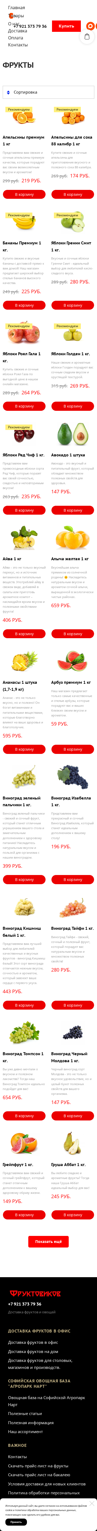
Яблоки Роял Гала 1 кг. (22, 357)
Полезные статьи (25, 1413)
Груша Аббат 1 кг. (68, 1164)
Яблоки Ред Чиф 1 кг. (23, 454)
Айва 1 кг (12, 558)
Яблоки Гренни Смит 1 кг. (71, 246)
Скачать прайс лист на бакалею (39, 1474)
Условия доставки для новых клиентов (47, 1483)
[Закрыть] (91, 1503)
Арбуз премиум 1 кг (71, 682)
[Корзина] (87, 36)
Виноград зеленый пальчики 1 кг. (21, 801)
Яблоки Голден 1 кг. (70, 353)
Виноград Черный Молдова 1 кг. (69, 1057)
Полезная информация (31, 1422)
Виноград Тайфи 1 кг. (72, 928)
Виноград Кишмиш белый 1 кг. (22, 932)
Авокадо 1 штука (68, 454)
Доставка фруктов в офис (33, 1342)
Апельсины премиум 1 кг (23, 141)
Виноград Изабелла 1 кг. (71, 801)
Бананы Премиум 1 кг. (22, 246)
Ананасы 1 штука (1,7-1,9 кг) (20, 686)
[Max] (90, 26)
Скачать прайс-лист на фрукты (38, 1465)
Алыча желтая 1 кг (70, 558)
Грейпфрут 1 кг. (18, 1164)
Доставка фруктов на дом (33, 1351)
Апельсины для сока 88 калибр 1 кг (71, 141)
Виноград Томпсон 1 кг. (23, 1057)
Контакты (17, 1456)
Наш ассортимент (25, 1431)
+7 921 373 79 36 (24, 1304)
